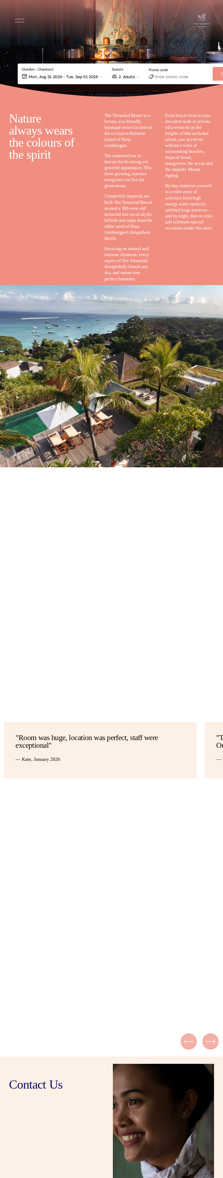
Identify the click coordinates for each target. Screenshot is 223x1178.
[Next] (210, 1041)
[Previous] (189, 1041)
